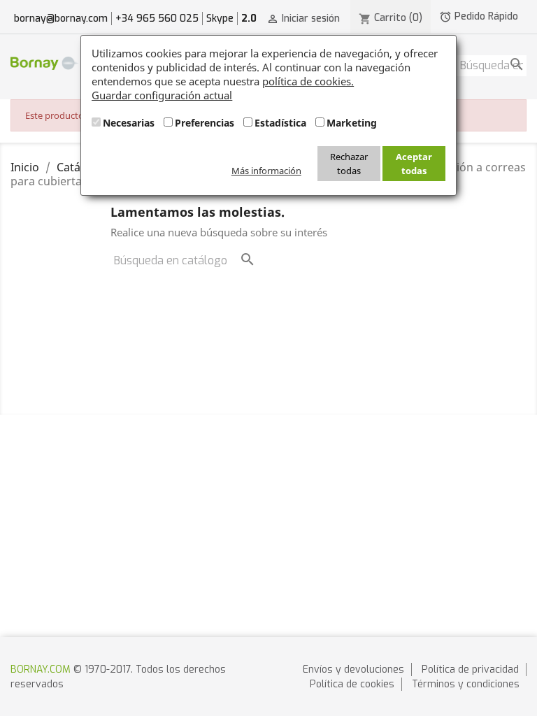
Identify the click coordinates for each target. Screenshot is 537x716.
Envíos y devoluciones (353, 669)
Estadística (280, 122)
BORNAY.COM (40, 669)
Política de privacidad (470, 669)
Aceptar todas (414, 163)
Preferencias (204, 122)
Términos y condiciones (466, 684)
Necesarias (129, 122)
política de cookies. (308, 81)
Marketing (352, 122)
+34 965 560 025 (157, 18)
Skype (220, 18)
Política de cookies (352, 684)
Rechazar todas (349, 163)
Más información (266, 170)
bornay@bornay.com (61, 18)
